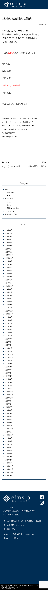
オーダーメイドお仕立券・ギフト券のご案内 (12, 166)
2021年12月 (9, 354)
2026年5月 (8, 236)
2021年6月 (8, 373)
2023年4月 (8, 329)
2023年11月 (9, 314)
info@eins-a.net (11, 137)
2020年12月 (9, 392)
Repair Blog (9, 199)
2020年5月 (8, 413)
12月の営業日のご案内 (35, 166)
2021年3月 (8, 382)
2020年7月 (8, 407)
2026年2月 (8, 246)
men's (9, 202)
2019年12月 (9, 429)
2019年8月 (8, 441)
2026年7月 (8, 233)
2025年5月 (8, 271)
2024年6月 (8, 295)
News (6, 189)
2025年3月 (8, 277)
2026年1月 (8, 249)
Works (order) (10, 211)
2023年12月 (9, 311)
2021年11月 (9, 357)
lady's (9, 205)
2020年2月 (8, 423)
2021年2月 (8, 385)
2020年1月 (8, 426)
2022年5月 (8, 345)
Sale (8, 196)
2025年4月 (8, 274)
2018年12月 (9, 466)
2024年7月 (8, 292)
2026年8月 (8, 230)
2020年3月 (8, 420)
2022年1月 (8, 351)
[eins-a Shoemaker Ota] (25, 4)
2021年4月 (8, 379)
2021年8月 (8, 367)
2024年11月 (9, 283)
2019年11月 (9, 432)
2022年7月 (8, 339)
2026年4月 (8, 240)
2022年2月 (8, 348)
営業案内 (10, 192)
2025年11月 (9, 255)
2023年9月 (8, 317)
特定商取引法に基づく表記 (10, 587)
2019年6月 (8, 448)
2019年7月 (8, 444)
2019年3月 (8, 457)
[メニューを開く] (43, 4)
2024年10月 (9, 286)
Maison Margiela (13, 208)
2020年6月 (8, 410)
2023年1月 (8, 336)
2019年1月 (8, 463)
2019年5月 (8, 451)
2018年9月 (8, 475)
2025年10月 (9, 258)
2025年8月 (8, 264)
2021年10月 (9, 361)
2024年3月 (8, 302)
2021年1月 (8, 389)
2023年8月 (8, 320)
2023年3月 (8, 333)
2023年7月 (8, 323)
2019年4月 (8, 454)
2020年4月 (8, 416)
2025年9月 (8, 261)
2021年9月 (8, 364)
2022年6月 (8, 342)
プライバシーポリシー (8, 588)
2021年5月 (8, 376)
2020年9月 (8, 401)
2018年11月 (9, 469)
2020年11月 (9, 395)
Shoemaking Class (11, 214)
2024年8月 (8, 289)
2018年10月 (9, 472)
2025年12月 (9, 252)
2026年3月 (8, 243)
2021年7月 (8, 370)
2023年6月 (8, 326)
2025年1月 (8, 280)
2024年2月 (8, 305)
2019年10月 (9, 435)
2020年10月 (9, 398)
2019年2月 (8, 460)
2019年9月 (8, 438)
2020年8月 (8, 404)
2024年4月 (8, 299)
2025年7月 (8, 268)
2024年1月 (8, 308)
